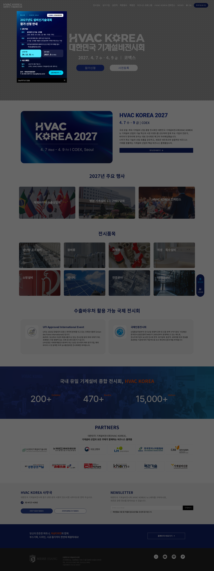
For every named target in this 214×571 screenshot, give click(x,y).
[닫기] (64, 80)
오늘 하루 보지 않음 (24, 80)
